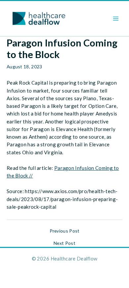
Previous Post (65, 231)
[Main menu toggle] (116, 18)
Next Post (64, 243)
